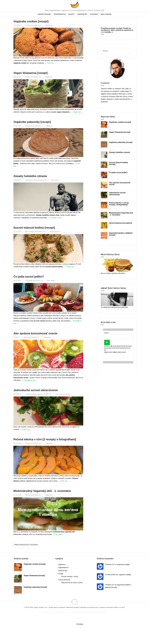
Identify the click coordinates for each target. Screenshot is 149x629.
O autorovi (94, 14)
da (105, 352)
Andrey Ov (37, 25)
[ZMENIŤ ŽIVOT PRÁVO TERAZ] (117, 299)
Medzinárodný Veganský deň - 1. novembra (42, 491)
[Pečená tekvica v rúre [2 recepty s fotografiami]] (47, 463)
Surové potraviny (44, 14)
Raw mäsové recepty (63, 394)
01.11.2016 (17, 495)
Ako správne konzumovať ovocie (35, 333)
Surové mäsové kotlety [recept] (34, 227)
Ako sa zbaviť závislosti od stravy (113, 273)
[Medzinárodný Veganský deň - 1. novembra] (47, 516)
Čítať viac (51, 63)
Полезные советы (32, 180)
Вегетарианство (31, 232)
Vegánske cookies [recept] (31, 21)
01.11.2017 (17, 126)
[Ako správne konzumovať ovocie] (47, 357)
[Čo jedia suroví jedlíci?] (47, 300)
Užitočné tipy (82, 14)
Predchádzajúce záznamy (26, 545)
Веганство (29, 25)
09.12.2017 (17, 280)
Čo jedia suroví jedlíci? (28, 276)
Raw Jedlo (51, 280)
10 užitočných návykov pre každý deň (114, 307)
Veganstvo (49, 25)
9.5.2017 (16, 337)
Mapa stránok (106, 14)
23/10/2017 (17, 180)
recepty (71, 14)
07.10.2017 (17, 232)
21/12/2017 (17, 25)
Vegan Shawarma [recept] (30, 73)
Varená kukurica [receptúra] (120, 223)
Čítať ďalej (59, 534)
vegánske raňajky (125, 574)
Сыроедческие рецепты (34, 394)
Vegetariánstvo (54, 232)
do (123, 352)
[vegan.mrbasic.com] (74, 5)
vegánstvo (61, 564)
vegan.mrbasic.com (40, 607)
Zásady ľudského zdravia (30, 176)
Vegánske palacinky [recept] (32, 122)
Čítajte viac (78, 112)
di (118, 352)
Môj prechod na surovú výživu (72, 582)
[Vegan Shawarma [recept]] (47, 96)
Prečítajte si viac (56, 218)
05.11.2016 (17, 443)
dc (110, 352)
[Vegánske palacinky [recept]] (47, 145)
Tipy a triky (55, 180)
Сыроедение (30, 280)
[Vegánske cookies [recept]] (47, 45)
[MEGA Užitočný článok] (117, 265)
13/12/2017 (17, 77)
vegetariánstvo (60, 14)
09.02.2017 (17, 394)
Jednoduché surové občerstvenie (35, 390)
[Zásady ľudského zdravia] (47, 199)
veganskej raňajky (123, 564)
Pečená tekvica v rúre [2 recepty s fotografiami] (44, 439)
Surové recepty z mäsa (69, 576)
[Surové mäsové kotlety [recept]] (47, 251)
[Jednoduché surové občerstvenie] (47, 413)
